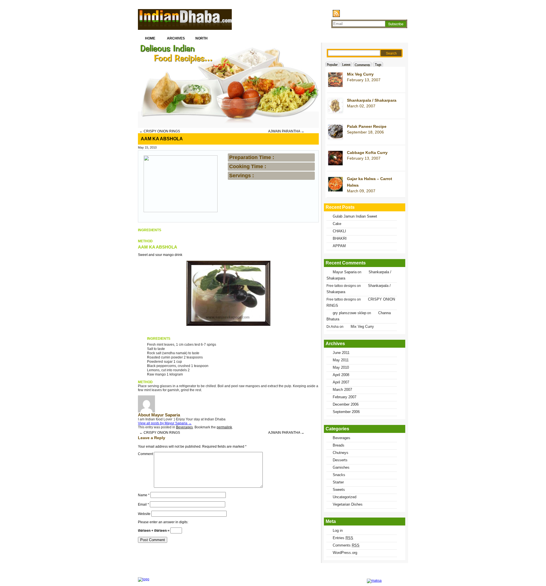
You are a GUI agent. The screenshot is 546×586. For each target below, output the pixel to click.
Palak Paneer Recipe (366, 126)
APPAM (339, 246)
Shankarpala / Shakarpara (371, 100)
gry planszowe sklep (349, 313)
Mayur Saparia (345, 272)
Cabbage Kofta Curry (367, 152)
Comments (346, 545)
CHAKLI (339, 231)
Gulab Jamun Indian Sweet (355, 216)
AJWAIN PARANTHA (286, 131)
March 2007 (342, 389)
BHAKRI (340, 238)
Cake (337, 224)
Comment (145, 454)
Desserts (340, 460)
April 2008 (341, 375)
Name (144, 495)
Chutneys (340, 453)
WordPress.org (345, 552)
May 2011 (341, 360)
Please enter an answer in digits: (163, 522)
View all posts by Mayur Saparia (165, 423)
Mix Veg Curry (360, 74)
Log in (338, 530)
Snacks (339, 475)
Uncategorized (344, 497)
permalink (224, 427)
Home (150, 38)
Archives (176, 38)
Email (143, 504)
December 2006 (346, 404)
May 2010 (341, 367)
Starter (338, 482)
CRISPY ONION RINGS (159, 131)
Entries (343, 538)
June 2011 (341, 353)
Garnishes (341, 467)
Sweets (339, 489)
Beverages (184, 427)
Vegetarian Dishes (348, 504)
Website (144, 514)
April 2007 (341, 382)
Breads (338, 445)
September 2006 (346, 412)
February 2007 (344, 397)
